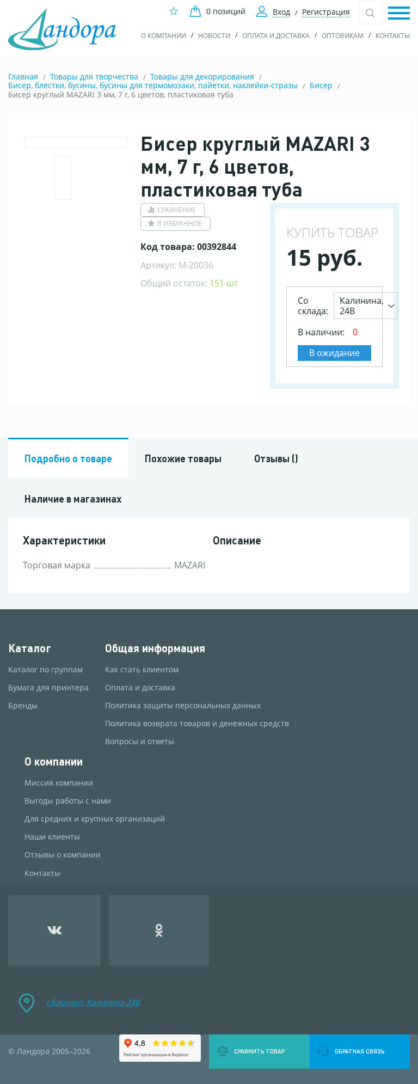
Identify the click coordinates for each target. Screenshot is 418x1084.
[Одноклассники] (159, 930)
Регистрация (326, 12)
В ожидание (334, 353)
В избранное (179, 223)
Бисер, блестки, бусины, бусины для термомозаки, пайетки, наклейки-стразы (153, 85)
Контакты (393, 35)
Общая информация (155, 648)
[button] (399, 14)
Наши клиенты (52, 836)
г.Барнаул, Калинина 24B (93, 1002)
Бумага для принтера (48, 687)
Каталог (29, 648)
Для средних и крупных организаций (94, 818)
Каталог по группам (45, 669)
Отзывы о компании (62, 854)
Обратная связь (359, 1051)
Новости (214, 35)
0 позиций (225, 11)
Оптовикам (343, 35)
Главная (23, 76)
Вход (281, 12)
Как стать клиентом (142, 669)
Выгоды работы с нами (67, 801)
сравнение (176, 210)
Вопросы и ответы (139, 741)
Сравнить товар (259, 1051)
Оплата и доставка (276, 35)
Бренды (23, 705)
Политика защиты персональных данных (183, 705)
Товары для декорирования (202, 76)
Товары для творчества (94, 76)
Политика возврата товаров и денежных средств (197, 723)
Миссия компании (58, 783)
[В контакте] (54, 930)
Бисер (321, 85)
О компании (163, 35)
